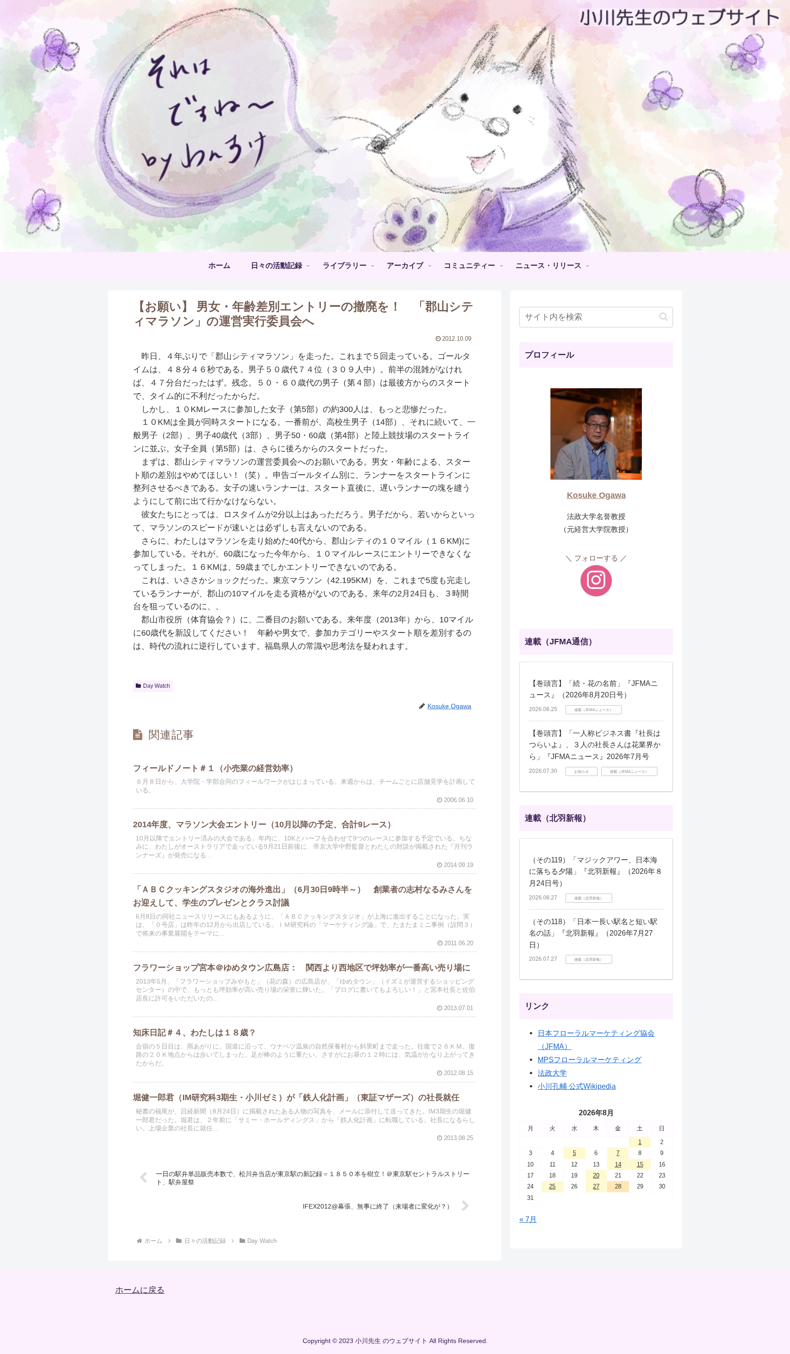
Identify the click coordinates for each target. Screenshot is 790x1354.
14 (618, 1164)
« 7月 (528, 1219)
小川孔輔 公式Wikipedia (577, 1086)
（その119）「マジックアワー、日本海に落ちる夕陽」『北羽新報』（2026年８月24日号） (595, 871)
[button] (664, 316)
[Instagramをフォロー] (596, 581)
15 (640, 1164)
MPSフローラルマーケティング (589, 1059)
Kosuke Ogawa (596, 495)
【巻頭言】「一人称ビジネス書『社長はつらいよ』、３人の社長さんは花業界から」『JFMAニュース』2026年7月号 (595, 744)
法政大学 (552, 1073)
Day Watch (156, 686)
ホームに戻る (140, 1290)
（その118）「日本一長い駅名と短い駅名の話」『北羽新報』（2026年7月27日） (593, 933)
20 (596, 1175)
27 (596, 1186)
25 (552, 1186)
